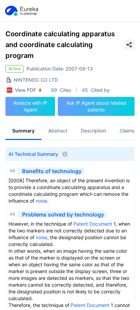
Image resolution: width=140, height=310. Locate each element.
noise (41, 201)
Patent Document (92, 224)
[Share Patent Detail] (129, 44)
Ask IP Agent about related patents (96, 106)
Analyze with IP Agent (30, 106)
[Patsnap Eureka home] (21, 11)
